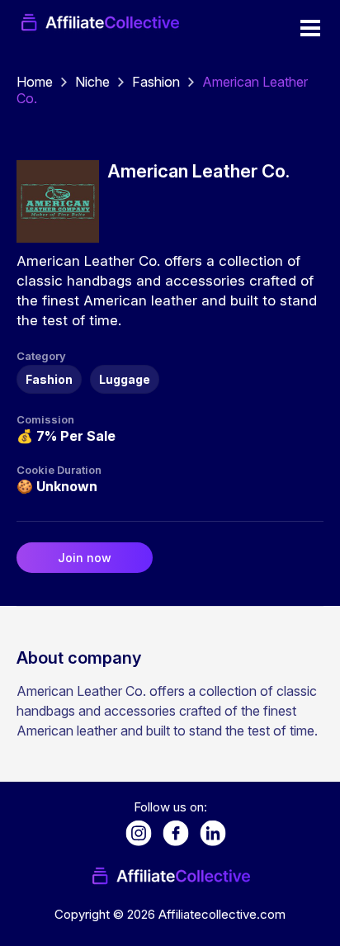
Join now (84, 558)
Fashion (156, 81)
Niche (92, 81)
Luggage (124, 379)
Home (35, 81)
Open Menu (310, 28)
